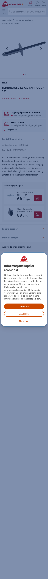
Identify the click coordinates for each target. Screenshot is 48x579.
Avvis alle (24, 314)
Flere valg (24, 321)
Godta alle (24, 306)
